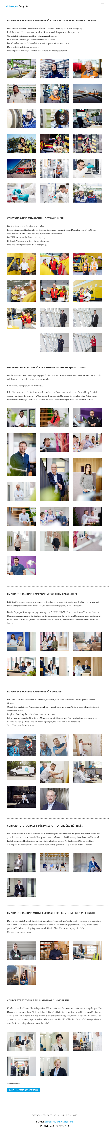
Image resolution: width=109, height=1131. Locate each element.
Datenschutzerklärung (44, 1115)
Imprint (65, 1115)
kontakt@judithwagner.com (58, 1121)
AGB (75, 1115)
